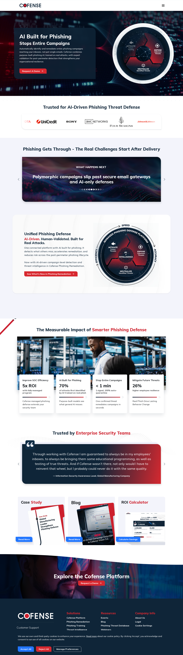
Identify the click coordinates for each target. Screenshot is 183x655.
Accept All (25, 649)
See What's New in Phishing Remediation (49, 274)
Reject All (44, 649)
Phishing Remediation (78, 621)
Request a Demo (89, 583)
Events (104, 617)
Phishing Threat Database (115, 625)
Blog (103, 621)
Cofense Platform (76, 617)
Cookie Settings (143, 625)
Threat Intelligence (77, 629)
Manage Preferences (67, 649)
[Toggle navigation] (163, 5)
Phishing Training (76, 625)
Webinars (106, 629)
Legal (138, 621)
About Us (140, 617)
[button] (18, 179)
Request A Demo (31, 71)
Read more (91, 636)
